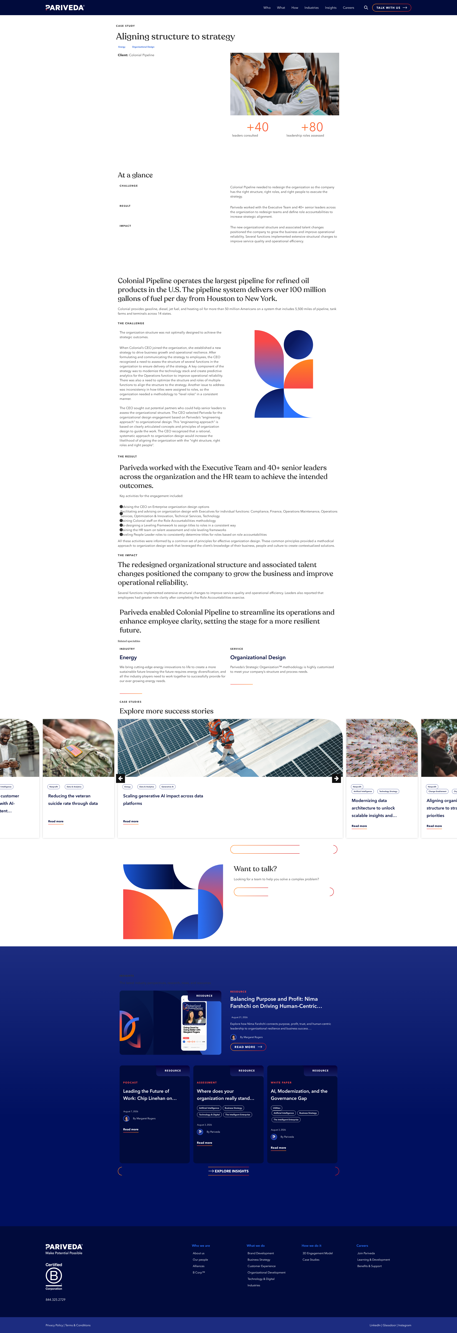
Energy (121, 47)
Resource (238, 991)
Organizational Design (143, 47)
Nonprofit (53, 787)
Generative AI (168, 787)
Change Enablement (437, 791)
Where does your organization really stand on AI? (223, 1095)
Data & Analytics (74, 787)
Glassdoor (389, 1325)
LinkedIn (375, 1325)
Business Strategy (233, 1108)
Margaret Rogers (253, 1037)
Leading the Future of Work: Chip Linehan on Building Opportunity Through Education (147, 1095)
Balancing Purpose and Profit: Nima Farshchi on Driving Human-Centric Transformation (274, 1003)
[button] (120, 778)
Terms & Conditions (78, 1325)
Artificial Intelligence (363, 791)
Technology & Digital (209, 1114)
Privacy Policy (54, 1325)
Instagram (404, 1325)
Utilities (276, 1108)
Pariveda (215, 1131)
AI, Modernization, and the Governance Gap (299, 1094)
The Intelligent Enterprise (237, 1114)
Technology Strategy (388, 791)
